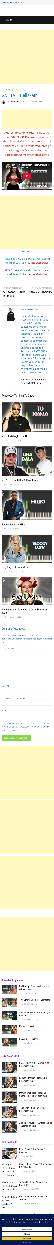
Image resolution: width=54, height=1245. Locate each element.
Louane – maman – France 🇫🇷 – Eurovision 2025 (34, 1079)
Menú (9, 19)
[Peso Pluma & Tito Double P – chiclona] (9, 1149)
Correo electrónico (13, 698)
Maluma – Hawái (26, 1026)
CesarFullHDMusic (17, 101)
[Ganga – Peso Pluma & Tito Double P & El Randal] (9, 1164)
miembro (38, 258)
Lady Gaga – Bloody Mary (15, 567)
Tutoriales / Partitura (14, 90)
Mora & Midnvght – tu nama (16, 436)
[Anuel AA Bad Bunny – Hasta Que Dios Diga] (9, 1012)
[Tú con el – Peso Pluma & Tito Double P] (9, 1182)
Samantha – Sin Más (28, 1039)
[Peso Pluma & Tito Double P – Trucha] (9, 1196)
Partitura (27, 251)
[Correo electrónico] (51, 2)
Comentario (9, 648)
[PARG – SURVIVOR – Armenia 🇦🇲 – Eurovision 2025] (9, 1063)
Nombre (6, 686)
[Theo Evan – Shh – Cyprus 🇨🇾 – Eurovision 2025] (9, 1108)
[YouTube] (44, 2)
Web (4, 710)
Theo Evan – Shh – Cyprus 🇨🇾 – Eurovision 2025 (34, 1109)
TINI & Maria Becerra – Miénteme (34, 999)
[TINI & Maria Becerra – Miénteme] (9, 1000)
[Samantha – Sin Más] (9, 1039)
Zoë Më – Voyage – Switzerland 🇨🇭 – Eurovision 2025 (35, 1124)
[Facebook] (41, 2)
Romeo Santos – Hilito (13, 524)
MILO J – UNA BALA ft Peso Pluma (20, 480)
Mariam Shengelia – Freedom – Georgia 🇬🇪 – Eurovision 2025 (33, 1094)
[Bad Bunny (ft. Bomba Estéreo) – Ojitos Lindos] (9, 986)
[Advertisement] (27, 57)
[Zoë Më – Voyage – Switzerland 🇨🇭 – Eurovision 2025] (9, 1123)
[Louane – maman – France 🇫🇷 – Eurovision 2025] (9, 1078)
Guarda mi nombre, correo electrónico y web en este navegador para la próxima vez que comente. (27, 727)
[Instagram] (48, 2)
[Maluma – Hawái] (9, 1026)
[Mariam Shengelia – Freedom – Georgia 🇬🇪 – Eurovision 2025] (9, 1093)
